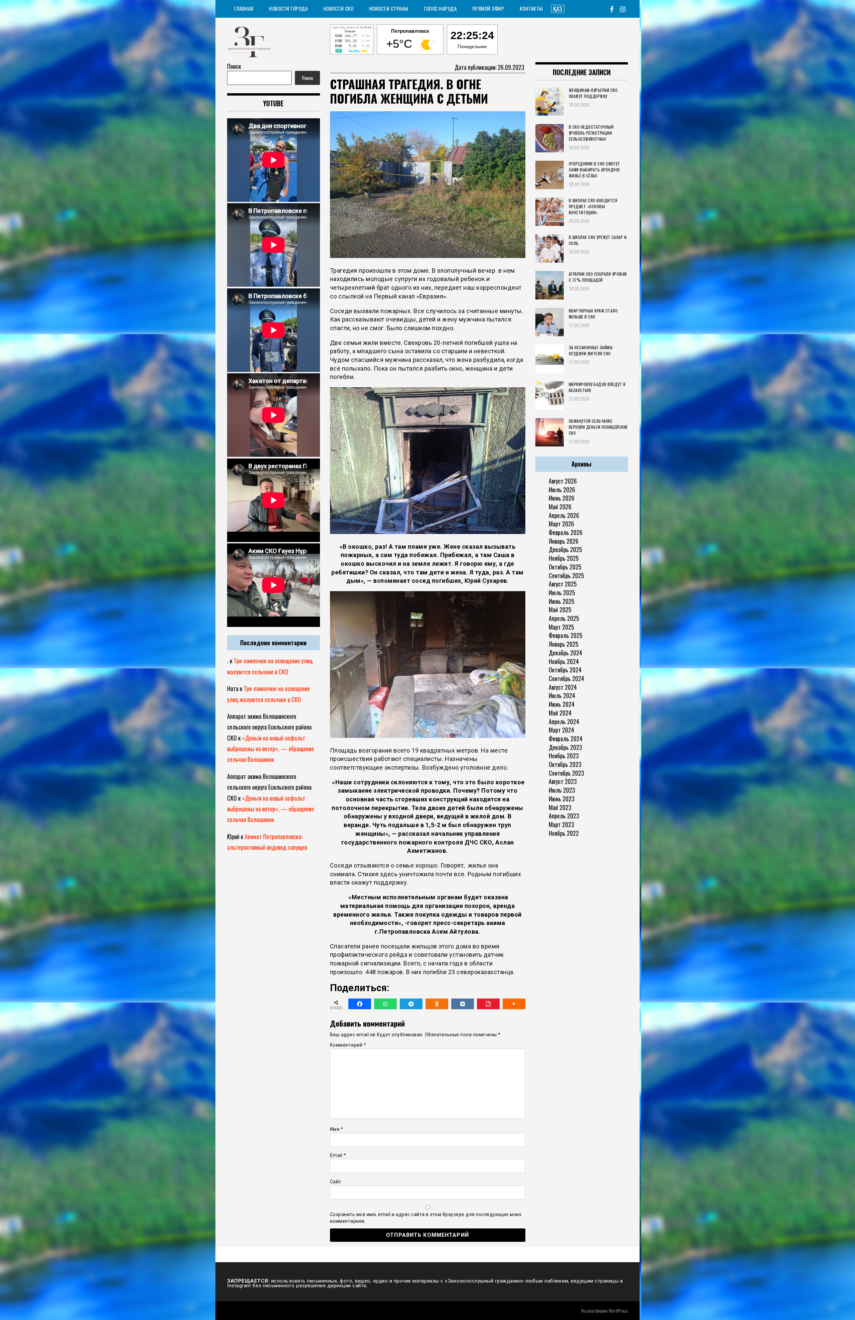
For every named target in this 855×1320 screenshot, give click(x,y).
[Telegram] (411, 1004)
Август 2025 (563, 583)
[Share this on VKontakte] (462, 1004)
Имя (336, 1129)
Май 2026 (560, 506)
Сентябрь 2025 (566, 575)
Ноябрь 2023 (564, 755)
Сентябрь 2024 (566, 678)
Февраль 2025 (565, 635)
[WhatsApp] (385, 1004)
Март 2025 (561, 627)
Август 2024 (563, 687)
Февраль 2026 (565, 532)
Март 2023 (561, 824)
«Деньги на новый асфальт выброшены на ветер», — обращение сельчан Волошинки (270, 749)
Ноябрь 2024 (564, 661)
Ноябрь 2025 (564, 558)
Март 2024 (561, 729)
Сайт (335, 1181)
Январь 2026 (563, 541)
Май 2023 (560, 807)
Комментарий (348, 1045)
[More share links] (514, 1004)
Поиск (234, 66)
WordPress (618, 1310)
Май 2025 (560, 609)
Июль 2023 (562, 790)
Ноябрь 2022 (564, 833)
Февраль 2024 (565, 738)
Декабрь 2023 (565, 747)
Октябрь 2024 (565, 669)
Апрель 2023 (564, 815)
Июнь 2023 (561, 798)
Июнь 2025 (561, 601)
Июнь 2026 (561, 498)
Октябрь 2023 (565, 764)
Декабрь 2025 (565, 549)
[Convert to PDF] (488, 1004)
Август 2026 (563, 481)
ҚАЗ (557, 8)
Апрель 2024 (564, 721)
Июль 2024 (562, 695)
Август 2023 (563, 781)
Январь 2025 (563, 644)
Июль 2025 (562, 592)
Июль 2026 (562, 489)
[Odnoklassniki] (436, 1004)
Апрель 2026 (564, 515)
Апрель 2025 (564, 618)
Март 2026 (561, 523)
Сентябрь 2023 (566, 773)
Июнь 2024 (561, 704)
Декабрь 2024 (565, 652)
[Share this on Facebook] (359, 1004)
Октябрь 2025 (565, 566)
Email (338, 1155)
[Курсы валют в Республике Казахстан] (351, 40)
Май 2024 (560, 712)
